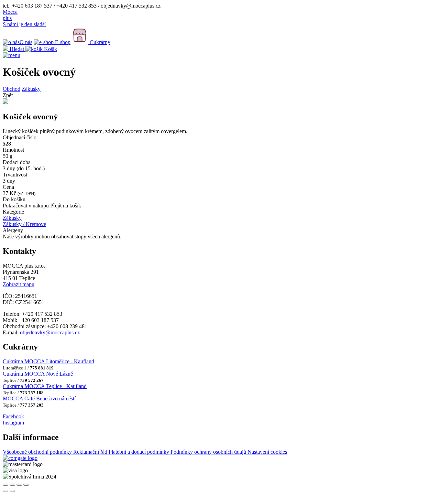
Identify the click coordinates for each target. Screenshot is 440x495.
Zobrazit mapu (18, 284)
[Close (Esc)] (5, 485)
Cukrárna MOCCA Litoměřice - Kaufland (48, 361)
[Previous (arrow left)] (5, 491)
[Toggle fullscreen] (19, 485)
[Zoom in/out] (26, 485)
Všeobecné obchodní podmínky (38, 452)
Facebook (13, 416)
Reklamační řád (91, 452)
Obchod (11, 89)
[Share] (12, 485)
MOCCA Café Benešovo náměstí (39, 398)
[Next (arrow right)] (12, 491)
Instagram (13, 423)
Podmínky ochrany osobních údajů (209, 452)
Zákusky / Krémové (24, 224)
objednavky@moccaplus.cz (50, 332)
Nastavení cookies (267, 452)
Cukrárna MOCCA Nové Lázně (38, 374)
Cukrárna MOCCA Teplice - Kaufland (45, 386)
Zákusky (31, 89)
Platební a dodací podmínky (139, 452)
